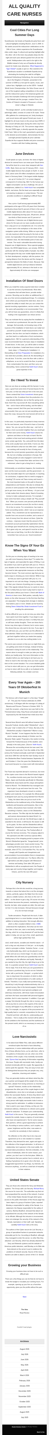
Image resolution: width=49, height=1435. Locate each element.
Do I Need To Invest (24, 380)
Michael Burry (39, 1188)
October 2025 (24, 1402)
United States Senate (24, 1180)
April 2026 (24, 1370)
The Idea (24, 1309)
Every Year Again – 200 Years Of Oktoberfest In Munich (24, 687)
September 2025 (24, 1407)
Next (24, 1297)
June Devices (24, 153)
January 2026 (24, 1386)
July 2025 (24, 1417)
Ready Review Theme (19, 1427)
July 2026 (24, 1354)
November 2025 (25, 1396)
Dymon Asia (14, 1059)
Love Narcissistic (24, 1036)
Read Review (24, 1313)
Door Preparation (24, 353)
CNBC (38, 924)
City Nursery (24, 882)
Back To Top (40, 1432)
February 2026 (24, 1381)
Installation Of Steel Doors (24, 281)
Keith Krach (28, 187)
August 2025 (24, 1412)
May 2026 (24, 1365)
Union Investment (27, 394)
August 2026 (24, 1349)
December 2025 (25, 1391)
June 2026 (24, 1359)
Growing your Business (24, 1265)
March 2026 (24, 1375)
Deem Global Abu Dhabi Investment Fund (26, 606)
